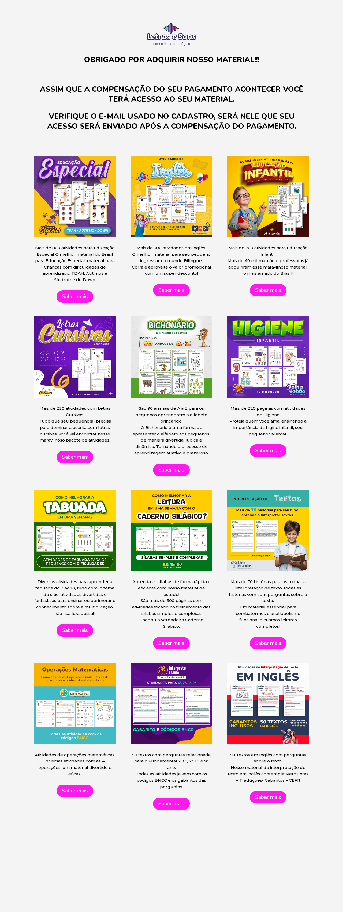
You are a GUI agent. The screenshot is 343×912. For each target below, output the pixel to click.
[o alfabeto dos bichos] (75, 236)
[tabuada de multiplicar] (171, 396)
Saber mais (75, 296)
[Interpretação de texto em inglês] (171, 742)
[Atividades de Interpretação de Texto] (75, 569)
